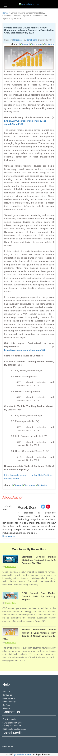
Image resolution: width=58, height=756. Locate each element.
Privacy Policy (8, 698)
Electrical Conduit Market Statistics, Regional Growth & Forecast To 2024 (39, 559)
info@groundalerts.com (17, 729)
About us (6, 691)
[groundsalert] (5, 741)
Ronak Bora (31, 40)
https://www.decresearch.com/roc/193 (24, 350)
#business (17, 40)
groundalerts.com (22, 754)
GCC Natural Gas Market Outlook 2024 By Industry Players (39, 596)
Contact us (7, 695)
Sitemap (6, 708)
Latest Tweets (7, 747)
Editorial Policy (8, 702)
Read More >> (8, 536)
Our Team (6, 705)
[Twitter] (43, 507)
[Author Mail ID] (48, 507)
